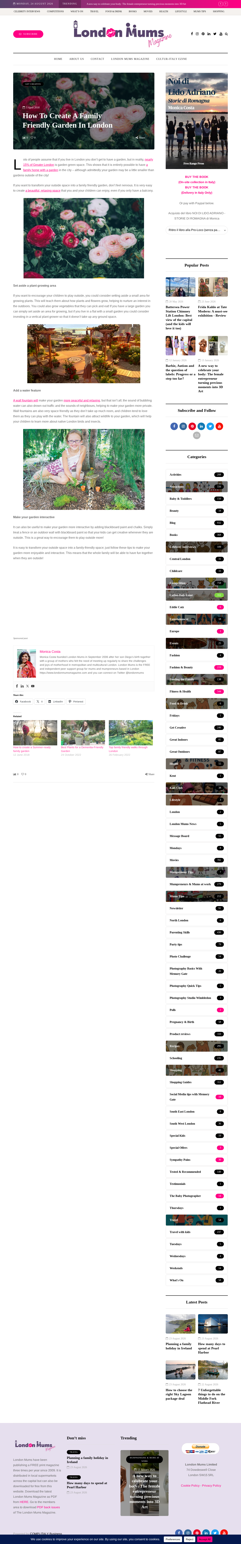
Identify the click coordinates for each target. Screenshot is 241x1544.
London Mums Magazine (130, 59)
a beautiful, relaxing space (42, 190)
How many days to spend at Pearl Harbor (211, 1348)
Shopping (218, 11)
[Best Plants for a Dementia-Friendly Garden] (83, 732)
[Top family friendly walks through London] (131, 732)
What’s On (77, 11)
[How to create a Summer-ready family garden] (35, 732)
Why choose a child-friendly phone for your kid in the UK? (117, 3)
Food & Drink (113, 11)
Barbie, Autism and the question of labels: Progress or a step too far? (180, 372)
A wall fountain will (25, 400)
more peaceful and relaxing (82, 400)
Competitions (55, 11)
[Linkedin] (22, 686)
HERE (24, 1502)
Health (163, 11)
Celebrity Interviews (27, 11)
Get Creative (33, 84)
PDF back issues (48, 1507)
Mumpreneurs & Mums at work (144, 1459)
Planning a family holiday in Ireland (179, 1346)
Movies (148, 11)
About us (76, 59)
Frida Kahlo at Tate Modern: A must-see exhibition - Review (212, 311)
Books (133, 11)
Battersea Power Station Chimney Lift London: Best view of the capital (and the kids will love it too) (179, 317)
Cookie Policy (190, 1485)
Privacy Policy (211, 1485)
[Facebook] (17, 686)
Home (58, 59)
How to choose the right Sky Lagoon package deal (179, 1394)
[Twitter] (27, 686)
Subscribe (30, 34)
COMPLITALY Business (46, 1533)
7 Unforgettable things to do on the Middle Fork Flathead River (211, 1396)
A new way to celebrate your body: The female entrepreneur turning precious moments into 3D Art (210, 378)
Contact (97, 59)
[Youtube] (32, 686)
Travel (94, 11)
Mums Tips (200, 11)
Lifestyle (181, 11)
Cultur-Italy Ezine (171, 59)
